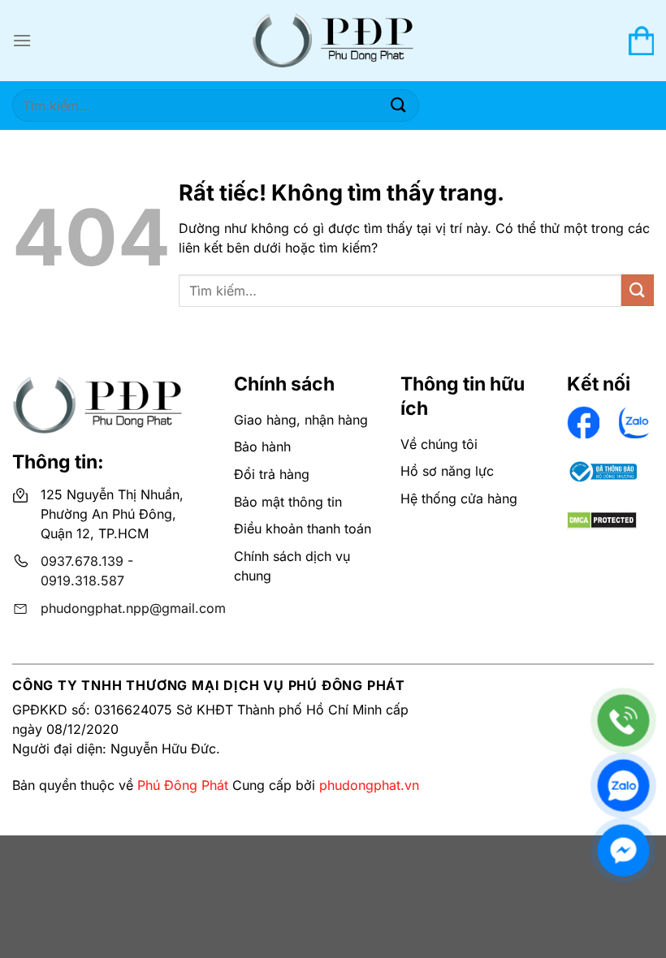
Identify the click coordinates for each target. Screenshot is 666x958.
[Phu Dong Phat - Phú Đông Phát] (333, 41)
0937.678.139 (82, 561)
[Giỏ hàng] (641, 40)
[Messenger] (623, 850)
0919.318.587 (82, 580)
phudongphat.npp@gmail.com (133, 608)
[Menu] (22, 40)
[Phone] (623, 720)
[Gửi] (399, 105)
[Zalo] (623, 785)
